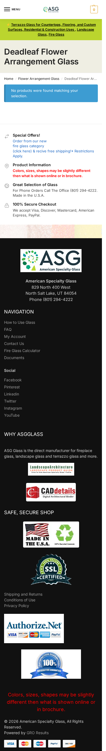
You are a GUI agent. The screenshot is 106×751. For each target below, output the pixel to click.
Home (8, 79)
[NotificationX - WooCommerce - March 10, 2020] (58, 729)
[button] (93, 9)
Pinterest (12, 387)
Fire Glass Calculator (22, 350)
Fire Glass (56, 34)
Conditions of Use (19, 600)
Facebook (13, 380)
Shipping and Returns (23, 594)
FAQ (8, 329)
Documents (14, 357)
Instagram (13, 408)
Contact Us (14, 343)
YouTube (12, 415)
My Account (15, 336)
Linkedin (11, 394)
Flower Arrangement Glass (38, 79)
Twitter (10, 401)
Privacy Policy (16, 605)
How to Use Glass (19, 322)
